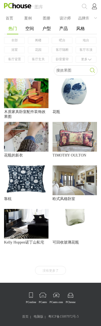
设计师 (65, 18)
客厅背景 (14, 59)
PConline (31, 302)
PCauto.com (56, 302)
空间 (29, 28)
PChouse (70, 302)
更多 (84, 59)
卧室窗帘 (62, 59)
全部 (14, 40)
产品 (63, 28)
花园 (38, 50)
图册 (46, 18)
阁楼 (38, 40)
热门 (12, 28)
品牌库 (83, 18)
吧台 (62, 40)
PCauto (43, 302)
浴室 (14, 50)
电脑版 (38, 316)
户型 (46, 28)
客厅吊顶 (85, 50)
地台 (86, 40)
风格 (80, 28)
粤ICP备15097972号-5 (63, 316)
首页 (9, 18)
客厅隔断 (62, 50)
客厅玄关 (38, 59)
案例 (28, 18)
